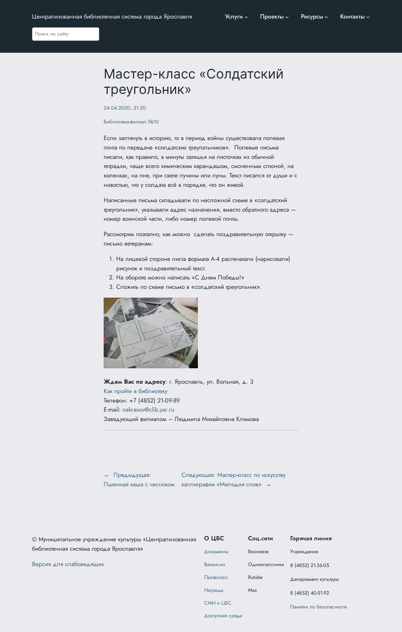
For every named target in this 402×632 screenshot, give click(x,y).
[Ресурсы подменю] (326, 17)
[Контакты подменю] (368, 17)
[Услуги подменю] (246, 17)
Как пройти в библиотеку (135, 390)
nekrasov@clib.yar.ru (148, 409)
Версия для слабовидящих (68, 563)
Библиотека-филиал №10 (131, 121)
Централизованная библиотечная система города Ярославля (112, 16)
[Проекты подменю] (287, 17)
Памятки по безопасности (318, 606)
